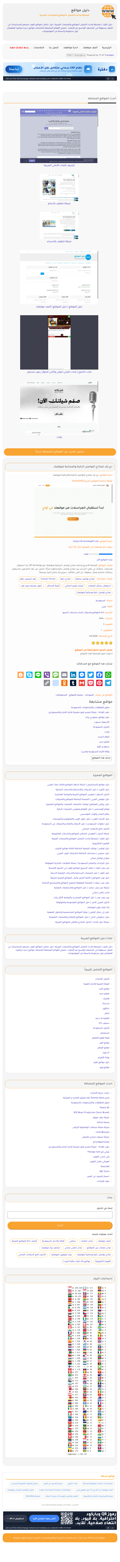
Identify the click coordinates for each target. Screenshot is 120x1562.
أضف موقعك (90, 48)
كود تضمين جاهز (28, 579)
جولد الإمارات (103, 1181)
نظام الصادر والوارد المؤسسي (94, 814)
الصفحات (89, 695)
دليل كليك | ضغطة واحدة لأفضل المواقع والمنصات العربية (80, 839)
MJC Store (104, 1171)
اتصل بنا (54, 48)
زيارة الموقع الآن (104, 560)
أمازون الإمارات (102, 979)
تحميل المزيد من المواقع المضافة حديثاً (60, 451)
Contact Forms (48, 579)
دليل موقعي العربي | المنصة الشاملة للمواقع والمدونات (82, 799)
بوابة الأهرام (103, 1058)
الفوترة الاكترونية (103, 1261)
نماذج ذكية (65, 579)
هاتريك (106, 999)
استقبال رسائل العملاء (99, 586)
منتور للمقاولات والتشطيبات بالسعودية (90, 707)
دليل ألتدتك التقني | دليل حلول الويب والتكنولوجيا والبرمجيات (80, 819)
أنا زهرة (106, 1053)
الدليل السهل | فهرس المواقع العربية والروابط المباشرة (82, 794)
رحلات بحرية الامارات (99, 1093)
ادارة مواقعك (70, 48)
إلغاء (86, 554)
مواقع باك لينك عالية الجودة (76, 1261)
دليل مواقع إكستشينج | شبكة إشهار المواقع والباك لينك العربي (78, 785)
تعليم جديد (104, 742)
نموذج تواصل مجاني (99, 858)
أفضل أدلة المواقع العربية (24, 1241)
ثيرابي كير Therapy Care (98, 1152)
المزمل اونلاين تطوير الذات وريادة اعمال (61, 1496)
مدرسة (105, 1003)
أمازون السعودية (101, 727)
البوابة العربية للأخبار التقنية (96, 984)
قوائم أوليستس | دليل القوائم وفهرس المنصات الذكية (83, 809)
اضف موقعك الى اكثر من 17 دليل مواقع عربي (94, 1490)
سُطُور (106, 1008)
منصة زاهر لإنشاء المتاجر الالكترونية (98, 1496)
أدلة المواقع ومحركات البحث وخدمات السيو (83, 613)
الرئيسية (106, 48)
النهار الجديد (103, 737)
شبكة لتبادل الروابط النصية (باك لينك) (55, 1490)
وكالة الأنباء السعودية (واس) (95, 752)
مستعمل (104, 1033)
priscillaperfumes (101, 1142)
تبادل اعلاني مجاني (100, 893)
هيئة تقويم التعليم (100, 1038)
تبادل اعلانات (87, 1241)
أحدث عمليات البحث (102, 1234)
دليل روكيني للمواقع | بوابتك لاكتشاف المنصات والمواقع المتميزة (77, 804)
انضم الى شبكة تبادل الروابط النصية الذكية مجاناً (60, 1505)
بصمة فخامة (103, 1122)
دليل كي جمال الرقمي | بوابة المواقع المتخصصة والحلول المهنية (78, 912)
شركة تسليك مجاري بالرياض (95, 1137)
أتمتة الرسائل (53, 586)
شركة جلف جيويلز (101, 1118)
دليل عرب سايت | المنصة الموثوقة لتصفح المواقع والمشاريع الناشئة (75, 883)
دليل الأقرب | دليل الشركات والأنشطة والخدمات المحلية (82, 790)
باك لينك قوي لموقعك (98, 907)
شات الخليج (73, 1484)
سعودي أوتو (103, 747)
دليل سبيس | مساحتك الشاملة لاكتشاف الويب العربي (83, 853)
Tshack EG (104, 1108)
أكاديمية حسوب (101, 722)
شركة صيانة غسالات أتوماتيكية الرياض (90, 1127)
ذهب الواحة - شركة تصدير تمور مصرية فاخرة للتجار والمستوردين (78, 712)
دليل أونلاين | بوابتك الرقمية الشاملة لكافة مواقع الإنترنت (82, 849)
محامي (72, 1241)
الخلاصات (38, 48)
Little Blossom (102, 1132)
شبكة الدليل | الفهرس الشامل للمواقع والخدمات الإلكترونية (80, 834)
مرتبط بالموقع (76, 695)
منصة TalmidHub (33, 1496)
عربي (104, 607)
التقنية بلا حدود (102, 1018)
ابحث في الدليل (104, 1208)
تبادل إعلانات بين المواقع (99, 1248)
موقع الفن (104, 1043)
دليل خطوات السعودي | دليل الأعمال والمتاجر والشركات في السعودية (75, 824)
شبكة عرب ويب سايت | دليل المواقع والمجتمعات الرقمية (81, 888)
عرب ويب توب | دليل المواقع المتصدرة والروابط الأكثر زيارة (81, 898)
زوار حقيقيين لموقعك (61, 1255)
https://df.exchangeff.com (86, 541)
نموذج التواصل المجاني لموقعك (20, 1490)
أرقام (107, 1013)
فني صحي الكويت (101, 1157)
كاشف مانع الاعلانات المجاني (95, 829)
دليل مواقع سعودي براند (97, 717)
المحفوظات (61, 695)
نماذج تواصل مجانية (85, 579)
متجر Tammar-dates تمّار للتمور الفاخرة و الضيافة (86, 1098)
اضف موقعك (104, 1241)
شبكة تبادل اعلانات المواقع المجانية (98, 1484)
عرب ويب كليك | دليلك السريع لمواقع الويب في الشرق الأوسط (79, 868)
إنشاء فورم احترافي (74, 586)
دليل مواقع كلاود (101, 1062)
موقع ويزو (104, 1067)
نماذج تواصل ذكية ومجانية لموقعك (94, 593)
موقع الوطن (103, 1048)
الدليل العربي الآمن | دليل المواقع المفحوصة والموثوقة (82, 902)
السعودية (100, 601)
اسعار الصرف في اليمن (98, 1176)
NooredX (105, 1167)
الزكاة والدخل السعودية (53, 1241)
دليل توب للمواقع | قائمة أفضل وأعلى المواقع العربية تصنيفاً (79, 878)
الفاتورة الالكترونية (100, 844)
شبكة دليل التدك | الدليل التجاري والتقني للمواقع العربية (82, 922)
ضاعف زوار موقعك (50, 1248)
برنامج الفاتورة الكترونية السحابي (24, 1484)
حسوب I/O (104, 1023)
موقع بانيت (104, 989)
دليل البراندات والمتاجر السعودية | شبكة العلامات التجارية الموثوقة (77, 863)
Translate (109, 55)
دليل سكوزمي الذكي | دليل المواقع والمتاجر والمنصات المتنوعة (79, 917)
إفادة (107, 732)
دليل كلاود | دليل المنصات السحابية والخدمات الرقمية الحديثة (80, 873)
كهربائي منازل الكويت (99, 1162)
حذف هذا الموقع (101, 758)
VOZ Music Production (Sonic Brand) (91, 1113)
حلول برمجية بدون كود (31, 586)
